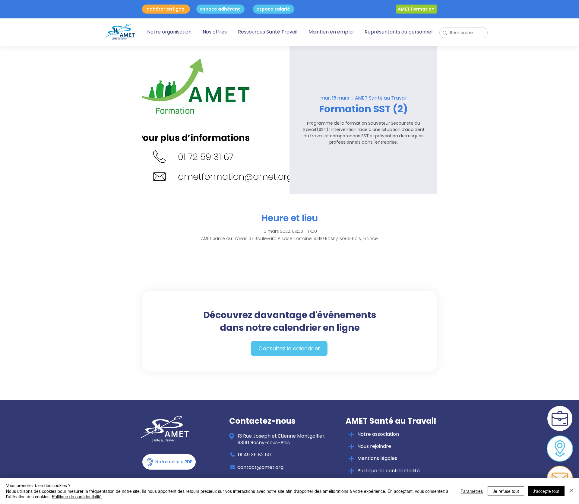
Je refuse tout (506, 491)
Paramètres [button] (471, 491)
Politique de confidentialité (77, 496)
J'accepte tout (546, 491)
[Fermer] (571, 491)
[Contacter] (560, 448)
